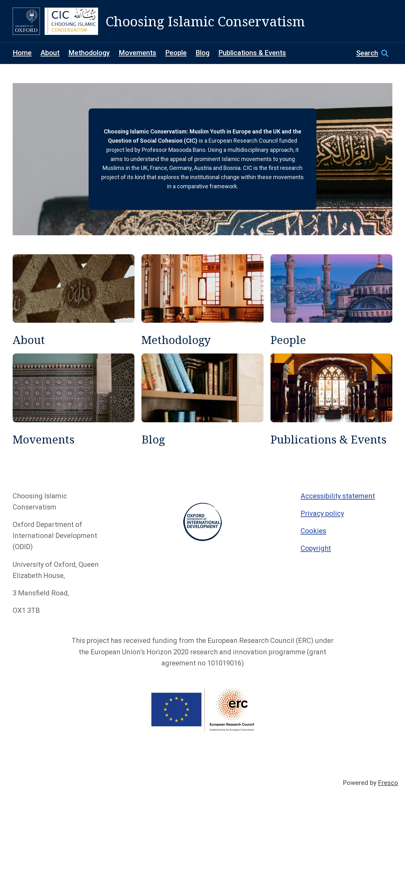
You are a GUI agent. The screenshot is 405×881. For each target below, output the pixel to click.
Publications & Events (252, 53)
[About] (73, 300)
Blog (202, 53)
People (176, 53)
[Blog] (202, 399)
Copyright (316, 548)
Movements (137, 53)
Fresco (388, 783)
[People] (331, 300)
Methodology (89, 53)
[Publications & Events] (331, 399)
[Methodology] (202, 300)
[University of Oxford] (26, 21)
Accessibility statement (338, 496)
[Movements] (73, 399)
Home (22, 53)
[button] (374, 53)
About (49, 53)
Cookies (313, 531)
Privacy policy (322, 513)
